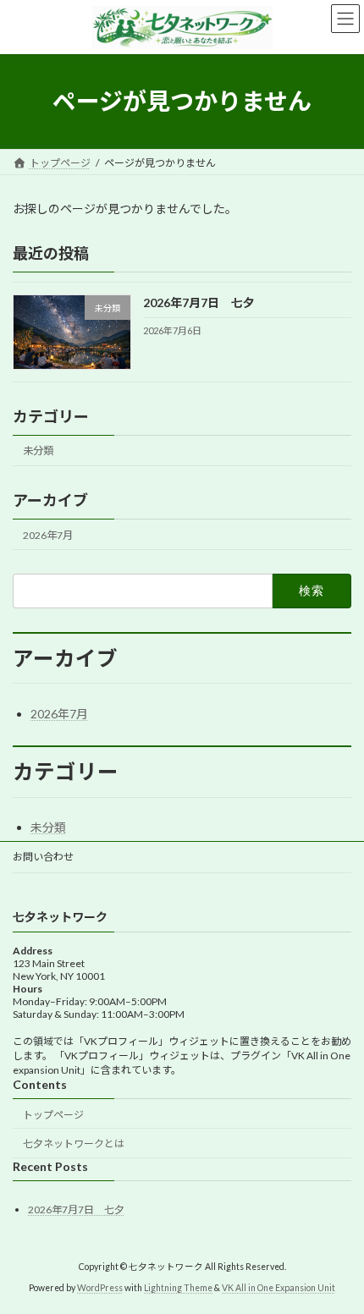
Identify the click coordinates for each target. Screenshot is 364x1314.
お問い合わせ (43, 856)
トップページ (53, 1114)
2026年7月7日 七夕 (199, 302)
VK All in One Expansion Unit (278, 1288)
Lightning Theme (178, 1288)
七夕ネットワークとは (73, 1143)
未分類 (38, 450)
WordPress (100, 1288)
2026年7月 (48, 535)
